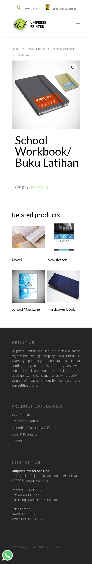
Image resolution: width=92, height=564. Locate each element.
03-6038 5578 (28, 8)
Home (15, 48)
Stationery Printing (25, 421)
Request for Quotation (63, 8)
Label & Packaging (24, 434)
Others (17, 441)
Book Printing (36, 48)
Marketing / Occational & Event (33, 427)
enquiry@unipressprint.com (39, 500)
